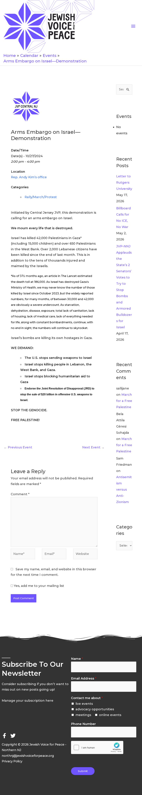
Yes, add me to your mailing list (38, 586)
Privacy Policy (12, 761)
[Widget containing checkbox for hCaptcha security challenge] (97, 747)
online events (110, 715)
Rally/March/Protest (41, 197)
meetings (83, 715)
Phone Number (83, 724)
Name (77, 659)
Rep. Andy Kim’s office (29, 177)
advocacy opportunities (95, 709)
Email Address (83, 678)
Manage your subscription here (27, 701)
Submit (83, 771)
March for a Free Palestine (124, 401)
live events (84, 704)
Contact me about (87, 698)
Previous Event (18, 447)
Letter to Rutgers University (124, 182)
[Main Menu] (133, 26)
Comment (20, 494)
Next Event (93, 447)
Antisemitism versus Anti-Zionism (124, 489)
